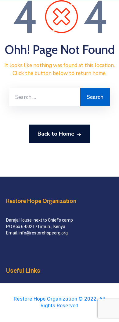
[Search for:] (44, 97)
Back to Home (56, 133)
